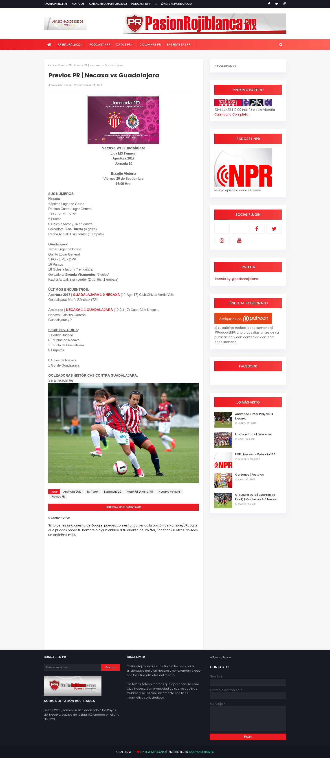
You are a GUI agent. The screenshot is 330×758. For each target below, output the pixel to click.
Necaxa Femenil (169, 492)
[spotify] (239, 229)
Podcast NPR (140, 4)
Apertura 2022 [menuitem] (69, 44)
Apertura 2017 (72, 492)
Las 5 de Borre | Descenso (253, 434)
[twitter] (277, 4)
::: (156, 4)
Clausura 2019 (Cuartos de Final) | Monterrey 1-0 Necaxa (256, 497)
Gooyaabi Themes (201, 752)
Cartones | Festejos (249, 474)
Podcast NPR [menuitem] (99, 44)
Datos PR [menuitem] (123, 44)
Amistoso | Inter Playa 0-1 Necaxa (254, 416)
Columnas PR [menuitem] (150, 44)
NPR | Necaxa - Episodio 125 (255, 454)
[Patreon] (222, 229)
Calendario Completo (231, 114)
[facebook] (268, 4)
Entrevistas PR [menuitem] (178, 44)
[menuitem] (49, 44)
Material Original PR (140, 492)
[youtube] (239, 240)
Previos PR (65, 65)
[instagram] (284, 4)
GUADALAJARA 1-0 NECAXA (96, 295)
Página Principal (55, 4)
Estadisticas (112, 492)
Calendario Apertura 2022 (108, 4)
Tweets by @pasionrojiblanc (236, 279)
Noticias (78, 4)
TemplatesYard (155, 752)
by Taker (93, 492)
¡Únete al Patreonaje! (176, 4)
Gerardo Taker (61, 85)
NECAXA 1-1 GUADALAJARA (89, 310)
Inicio (52, 65)
